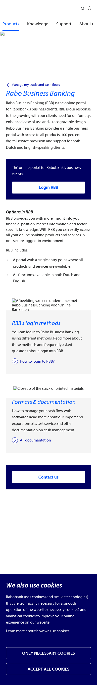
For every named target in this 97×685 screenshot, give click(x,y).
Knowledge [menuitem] (37, 24)
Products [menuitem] (10, 24)
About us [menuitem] (87, 24)
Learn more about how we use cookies (37, 631)
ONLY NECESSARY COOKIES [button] (48, 653)
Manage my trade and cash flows (35, 85)
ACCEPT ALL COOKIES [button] (48, 669)
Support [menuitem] (63, 24)
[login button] (90, 9)
